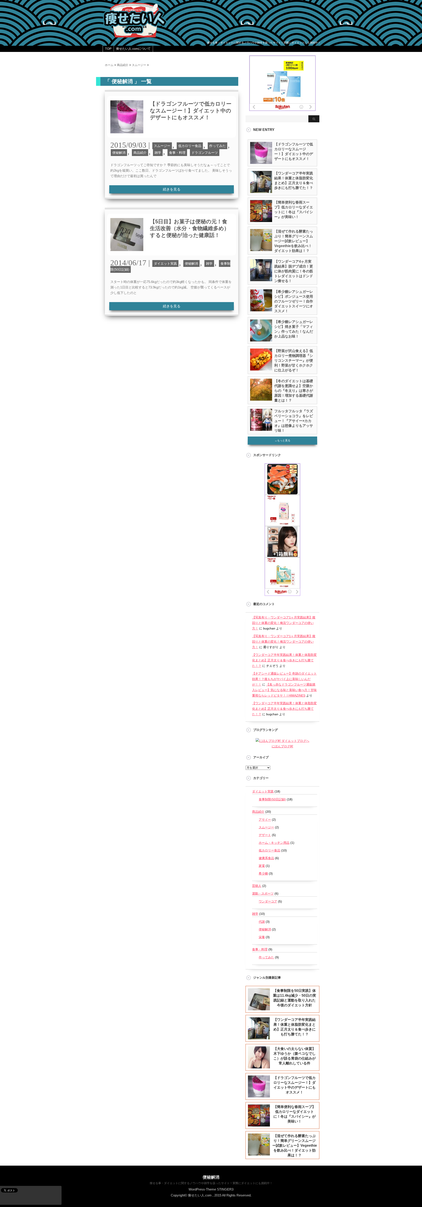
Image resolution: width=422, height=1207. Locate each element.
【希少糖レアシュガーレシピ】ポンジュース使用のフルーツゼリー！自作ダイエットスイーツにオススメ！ (293, 301)
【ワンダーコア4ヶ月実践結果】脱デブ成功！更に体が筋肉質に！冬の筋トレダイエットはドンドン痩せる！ (293, 271)
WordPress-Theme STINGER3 (211, 1189)
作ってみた (217, 146)
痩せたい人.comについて (133, 48)
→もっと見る (282, 440)
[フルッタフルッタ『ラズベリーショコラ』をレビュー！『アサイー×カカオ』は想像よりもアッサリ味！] (261, 429)
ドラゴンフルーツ (204, 152)
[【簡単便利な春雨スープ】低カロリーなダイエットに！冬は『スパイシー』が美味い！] (261, 220)
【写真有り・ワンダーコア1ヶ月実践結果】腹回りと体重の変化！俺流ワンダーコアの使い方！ (283, 623)
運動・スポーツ (263, 893)
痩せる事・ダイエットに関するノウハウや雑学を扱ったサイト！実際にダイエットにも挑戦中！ (211, 1183)
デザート (265, 835)
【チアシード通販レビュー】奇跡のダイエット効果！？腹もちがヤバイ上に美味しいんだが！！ (284, 679)
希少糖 (263, 873)
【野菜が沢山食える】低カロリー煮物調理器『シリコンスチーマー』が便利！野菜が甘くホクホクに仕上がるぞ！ (293, 360)
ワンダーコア (268, 901)
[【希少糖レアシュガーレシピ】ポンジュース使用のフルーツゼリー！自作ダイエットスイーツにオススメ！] (261, 309)
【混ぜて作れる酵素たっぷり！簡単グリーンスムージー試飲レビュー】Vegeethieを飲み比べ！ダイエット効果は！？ (293, 241)
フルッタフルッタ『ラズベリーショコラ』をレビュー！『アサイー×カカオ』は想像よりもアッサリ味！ (293, 420)
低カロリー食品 (189, 146)
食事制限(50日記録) (272, 799)
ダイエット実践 (165, 263)
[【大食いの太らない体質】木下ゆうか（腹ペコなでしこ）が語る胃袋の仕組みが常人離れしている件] (259, 1065)
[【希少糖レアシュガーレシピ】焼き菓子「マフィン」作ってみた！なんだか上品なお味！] (261, 339)
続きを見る (171, 189)
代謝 (262, 921)
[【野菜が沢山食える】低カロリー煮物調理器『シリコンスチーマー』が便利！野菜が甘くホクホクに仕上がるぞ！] (261, 369)
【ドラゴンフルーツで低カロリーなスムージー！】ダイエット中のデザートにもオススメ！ (190, 110)
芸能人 (256, 886)
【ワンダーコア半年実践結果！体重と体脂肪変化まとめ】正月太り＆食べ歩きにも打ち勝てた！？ (284, 660)
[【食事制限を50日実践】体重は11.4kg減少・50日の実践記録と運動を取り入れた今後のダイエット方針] (259, 1007)
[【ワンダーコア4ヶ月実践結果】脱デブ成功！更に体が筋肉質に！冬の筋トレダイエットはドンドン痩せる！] (261, 279)
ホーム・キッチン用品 (274, 842)
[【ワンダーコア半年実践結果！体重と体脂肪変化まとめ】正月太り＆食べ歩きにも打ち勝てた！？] (261, 191)
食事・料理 (177, 152)
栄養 (262, 937)
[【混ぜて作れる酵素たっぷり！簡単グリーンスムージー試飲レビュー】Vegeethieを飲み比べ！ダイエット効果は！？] (261, 249)
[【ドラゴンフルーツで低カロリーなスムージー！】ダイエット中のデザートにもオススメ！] (126, 136)
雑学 (158, 152)
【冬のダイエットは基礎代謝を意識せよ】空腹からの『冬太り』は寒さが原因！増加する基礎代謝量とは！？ (293, 390)
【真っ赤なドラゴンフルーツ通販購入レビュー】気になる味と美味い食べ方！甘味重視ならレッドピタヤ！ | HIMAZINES (284, 690)
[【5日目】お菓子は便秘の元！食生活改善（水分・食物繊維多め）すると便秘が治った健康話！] (126, 253)
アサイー (265, 819)
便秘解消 (119, 152)
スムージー (162, 146)
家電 (262, 866)
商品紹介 (140, 152)
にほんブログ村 (282, 746)
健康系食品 (266, 858)
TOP (108, 48)
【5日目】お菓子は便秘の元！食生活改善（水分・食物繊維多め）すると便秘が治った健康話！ (189, 228)
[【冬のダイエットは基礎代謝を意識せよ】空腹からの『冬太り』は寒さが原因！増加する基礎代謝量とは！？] (261, 399)
